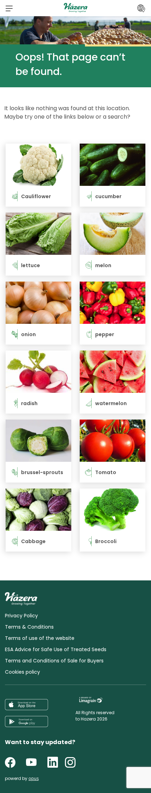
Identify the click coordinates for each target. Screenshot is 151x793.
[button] (9, 8)
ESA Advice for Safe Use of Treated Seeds (55, 649)
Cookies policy (22, 671)
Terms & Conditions (29, 626)
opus (33, 778)
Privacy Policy (21, 615)
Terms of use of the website (39, 638)
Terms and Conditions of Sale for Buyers (54, 660)
